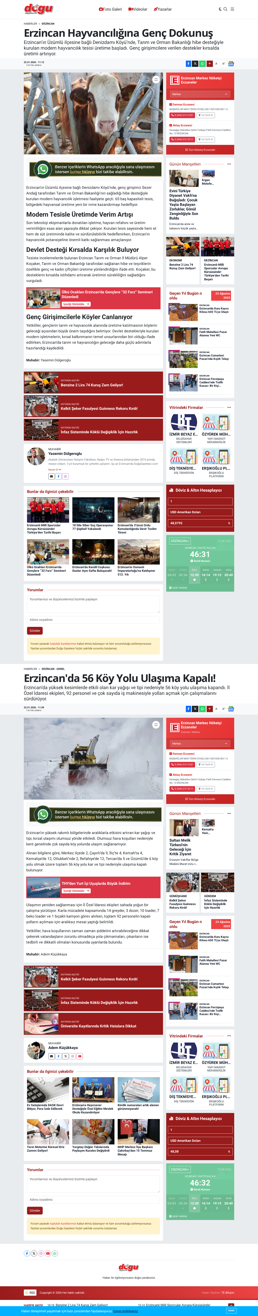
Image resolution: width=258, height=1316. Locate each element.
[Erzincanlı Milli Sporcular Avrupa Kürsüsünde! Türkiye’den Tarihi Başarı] (48, 510)
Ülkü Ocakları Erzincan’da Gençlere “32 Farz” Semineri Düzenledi (46, 570)
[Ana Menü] (232, 9)
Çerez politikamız (125, 1311)
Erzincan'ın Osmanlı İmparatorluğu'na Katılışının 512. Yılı (136, 570)
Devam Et (53, 469)
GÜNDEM (210, 896)
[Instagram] (65, 476)
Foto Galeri (112, 9)
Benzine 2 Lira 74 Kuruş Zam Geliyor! (182, 266)
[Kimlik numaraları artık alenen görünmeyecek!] (139, 1089)
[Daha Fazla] (210, 64)
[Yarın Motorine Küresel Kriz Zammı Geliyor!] (48, 1131)
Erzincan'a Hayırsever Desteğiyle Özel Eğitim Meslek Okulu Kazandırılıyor (92, 1108)
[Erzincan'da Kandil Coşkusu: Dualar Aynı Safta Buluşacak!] (93, 552)
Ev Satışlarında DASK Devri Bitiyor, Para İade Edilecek (45, 1107)
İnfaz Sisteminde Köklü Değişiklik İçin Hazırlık (215, 904)
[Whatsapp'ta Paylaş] (202, 64)
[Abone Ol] (231, 63)
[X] (34, 1253)
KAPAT (231, 1310)
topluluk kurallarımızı (63, 643)
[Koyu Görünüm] (220, 9)
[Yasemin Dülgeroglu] (36, 456)
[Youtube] (79, 1056)
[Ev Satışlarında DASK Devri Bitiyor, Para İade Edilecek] (48, 1089)
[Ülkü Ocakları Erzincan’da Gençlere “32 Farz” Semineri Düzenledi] (48, 552)
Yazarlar (165, 9)
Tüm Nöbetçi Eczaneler (202, 150)
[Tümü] (229, 407)
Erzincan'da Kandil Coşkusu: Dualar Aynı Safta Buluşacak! (92, 568)
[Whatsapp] (55, 1253)
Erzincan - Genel (53, 668)
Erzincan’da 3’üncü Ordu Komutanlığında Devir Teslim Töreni (137, 528)
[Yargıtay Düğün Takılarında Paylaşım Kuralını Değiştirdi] (93, 1131)
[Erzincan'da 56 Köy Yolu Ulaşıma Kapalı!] (93, 759)
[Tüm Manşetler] (229, 164)
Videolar (140, 9)
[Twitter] (65, 1056)
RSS (32, 1292)
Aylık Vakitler (179, 587)
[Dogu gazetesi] (39, 9)
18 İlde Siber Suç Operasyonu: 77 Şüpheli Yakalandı (93, 527)
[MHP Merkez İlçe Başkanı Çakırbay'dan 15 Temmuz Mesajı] (139, 1131)
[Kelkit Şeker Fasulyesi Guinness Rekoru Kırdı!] (182, 882)
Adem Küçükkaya (63, 1047)
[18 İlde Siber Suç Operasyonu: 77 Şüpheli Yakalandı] (93, 510)
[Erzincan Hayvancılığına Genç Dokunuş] (93, 113)
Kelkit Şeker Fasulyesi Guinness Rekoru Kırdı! (182, 904)
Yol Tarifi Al (207, 115)
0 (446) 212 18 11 (184, 139)
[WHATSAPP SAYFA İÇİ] (95, 168)
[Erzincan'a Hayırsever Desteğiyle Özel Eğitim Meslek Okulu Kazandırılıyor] (93, 1089)
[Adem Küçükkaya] (36, 1050)
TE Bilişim (227, 1292)
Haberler (30, 23)
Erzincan (48, 23)
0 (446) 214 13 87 (184, 115)
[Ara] (225, 9)
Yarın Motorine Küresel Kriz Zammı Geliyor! (45, 1148)
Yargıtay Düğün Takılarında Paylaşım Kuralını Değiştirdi (91, 1148)
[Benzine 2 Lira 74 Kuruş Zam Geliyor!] (182, 246)
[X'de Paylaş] (195, 64)
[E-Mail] (51, 476)
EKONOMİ (175, 260)
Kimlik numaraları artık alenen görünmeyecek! (138, 1107)
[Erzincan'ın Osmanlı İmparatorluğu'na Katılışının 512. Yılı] (139, 552)
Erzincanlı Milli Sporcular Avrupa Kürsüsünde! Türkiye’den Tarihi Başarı (44, 528)
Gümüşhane (178, 896)
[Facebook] (58, 476)
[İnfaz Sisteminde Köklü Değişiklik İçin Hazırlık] (217, 882)
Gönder (35, 631)
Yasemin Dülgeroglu (65, 453)
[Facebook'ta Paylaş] (188, 64)
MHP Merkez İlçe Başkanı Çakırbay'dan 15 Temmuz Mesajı (135, 1150)
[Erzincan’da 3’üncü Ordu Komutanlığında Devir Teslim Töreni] (139, 510)
